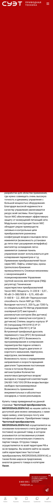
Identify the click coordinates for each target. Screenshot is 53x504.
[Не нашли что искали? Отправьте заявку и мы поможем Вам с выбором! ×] (47, 490)
